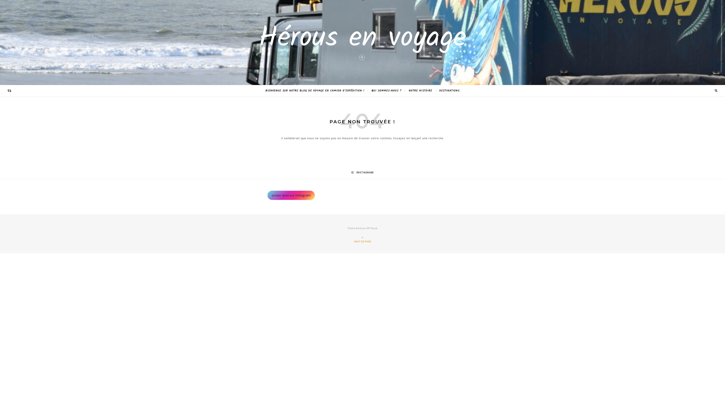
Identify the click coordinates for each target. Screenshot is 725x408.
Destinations (449, 91)
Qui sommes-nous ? (387, 91)
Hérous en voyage (362, 38)
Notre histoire (420, 91)
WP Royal (371, 228)
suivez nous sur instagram (291, 195)
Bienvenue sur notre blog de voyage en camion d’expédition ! (314, 91)
